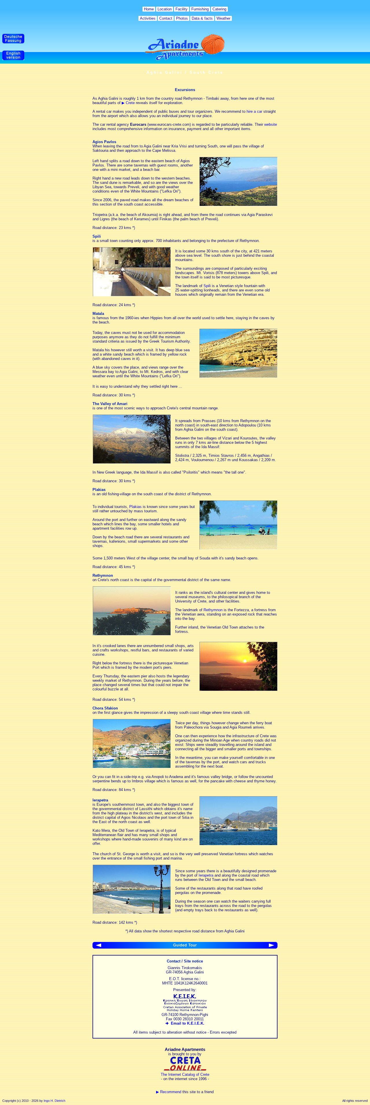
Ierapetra (206, 875)
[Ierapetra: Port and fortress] (238, 844)
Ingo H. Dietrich (54, 1100)
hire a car (254, 111)
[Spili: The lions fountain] (132, 295)
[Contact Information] (271, 947)
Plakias (135, 507)
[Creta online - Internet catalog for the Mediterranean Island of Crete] (185, 1070)
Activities (148, 18)
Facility (181, 9)
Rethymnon (213, 610)
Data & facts (202, 18)
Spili (207, 286)
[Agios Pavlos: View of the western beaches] (238, 205)
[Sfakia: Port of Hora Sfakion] (132, 767)
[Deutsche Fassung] (13, 42)
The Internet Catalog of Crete (185, 1074)
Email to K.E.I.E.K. (186, 1023)
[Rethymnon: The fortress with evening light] (132, 634)
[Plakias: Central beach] (238, 548)
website (270, 124)
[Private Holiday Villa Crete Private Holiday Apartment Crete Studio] (185, 1010)
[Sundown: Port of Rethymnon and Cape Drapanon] (238, 690)
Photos (182, 18)
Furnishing (200, 9)
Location (164, 9)
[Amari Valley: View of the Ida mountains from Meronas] (132, 462)
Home (149, 9)
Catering (219, 9)
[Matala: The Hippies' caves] (238, 376)
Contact (165, 18)
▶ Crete (128, 103)
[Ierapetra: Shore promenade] (132, 912)
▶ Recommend (168, 1092)
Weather (223, 18)
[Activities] (98, 947)
